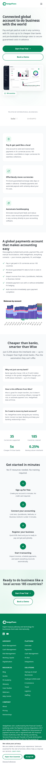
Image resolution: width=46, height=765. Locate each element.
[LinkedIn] (4, 634)
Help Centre (7, 696)
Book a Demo (23, 57)
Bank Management (9, 645)
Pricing (5, 710)
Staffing (27, 695)
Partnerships (7, 715)
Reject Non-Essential (12, 757)
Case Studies (7, 688)
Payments (28, 649)
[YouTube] (7, 634)
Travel (27, 687)
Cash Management (9, 649)
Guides (5, 676)
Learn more (16, 751)
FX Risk (27, 658)
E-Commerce (29, 683)
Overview (28, 645)
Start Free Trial (21, 48)
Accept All (29, 757)
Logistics (28, 691)
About (5, 706)
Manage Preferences (9, 762)
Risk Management (9, 654)
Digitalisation (7, 662)
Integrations (29, 662)
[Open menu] (41, 4)
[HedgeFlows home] (9, 4)
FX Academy (7, 680)
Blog (4, 672)
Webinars (6, 692)
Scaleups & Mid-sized (32, 679)
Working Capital (8, 658)
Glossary (6, 684)
